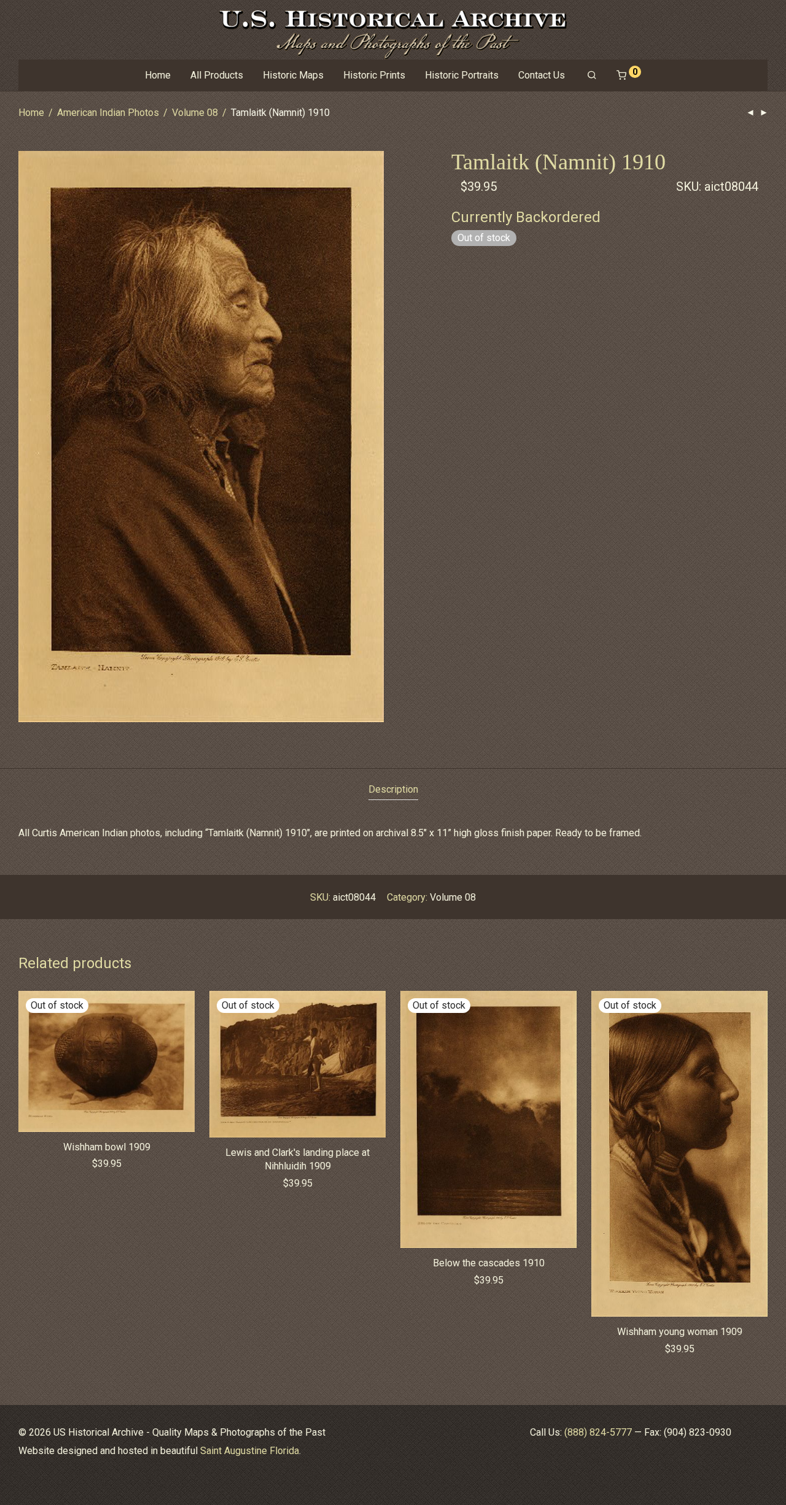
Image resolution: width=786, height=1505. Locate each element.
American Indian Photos (108, 112)
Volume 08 (195, 112)
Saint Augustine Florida (249, 1451)
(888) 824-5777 (598, 1432)
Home (158, 75)
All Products (216, 75)
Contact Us (541, 75)
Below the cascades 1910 (489, 1263)
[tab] (393, 790)
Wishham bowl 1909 (106, 1147)
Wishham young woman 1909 (679, 1332)
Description (393, 789)
